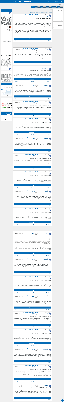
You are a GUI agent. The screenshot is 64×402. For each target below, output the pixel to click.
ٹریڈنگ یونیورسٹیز (59, 27)
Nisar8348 (46, 49)
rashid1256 (46, 191)
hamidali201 (46, 120)
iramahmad (46, 385)
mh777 (47, 233)
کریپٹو (61, 15)
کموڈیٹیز (60, 17)
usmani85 (46, 313)
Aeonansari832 (45, 68)
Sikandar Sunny (47, 297)
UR (2, 1)
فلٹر (49, 9)
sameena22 (46, 278)
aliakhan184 (46, 102)
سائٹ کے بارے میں (47, 1)
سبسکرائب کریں (20, 50)
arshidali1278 (45, 259)
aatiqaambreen (45, 210)
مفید (37, 1)
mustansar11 (45, 366)
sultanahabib (45, 331)
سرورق (60, 4)
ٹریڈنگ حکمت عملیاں (59, 22)
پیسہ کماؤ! (41, 1)
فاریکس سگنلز (60, 25)
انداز (6, 1)
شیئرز (61, 20)
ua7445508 (46, 173)
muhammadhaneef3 (44, 155)
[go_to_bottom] (62, 400)
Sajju (47, 16)
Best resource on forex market (4, 118)
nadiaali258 (46, 85)
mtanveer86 (46, 138)
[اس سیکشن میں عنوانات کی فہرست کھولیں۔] (54, 13)
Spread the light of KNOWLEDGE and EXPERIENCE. (39, 4)
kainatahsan (45, 349)
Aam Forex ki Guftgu (54, 4)
